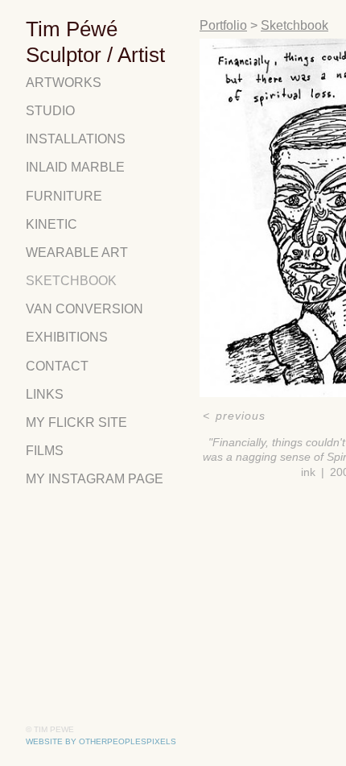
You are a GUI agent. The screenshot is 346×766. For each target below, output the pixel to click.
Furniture (64, 196)
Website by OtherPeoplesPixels (101, 741)
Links (45, 394)
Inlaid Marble (75, 167)
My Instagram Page (94, 479)
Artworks (63, 82)
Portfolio (223, 25)
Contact (57, 366)
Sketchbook (71, 281)
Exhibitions (67, 337)
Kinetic (51, 224)
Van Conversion (84, 309)
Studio (50, 111)
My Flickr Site (76, 422)
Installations (76, 139)
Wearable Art (77, 252)
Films (45, 451)
